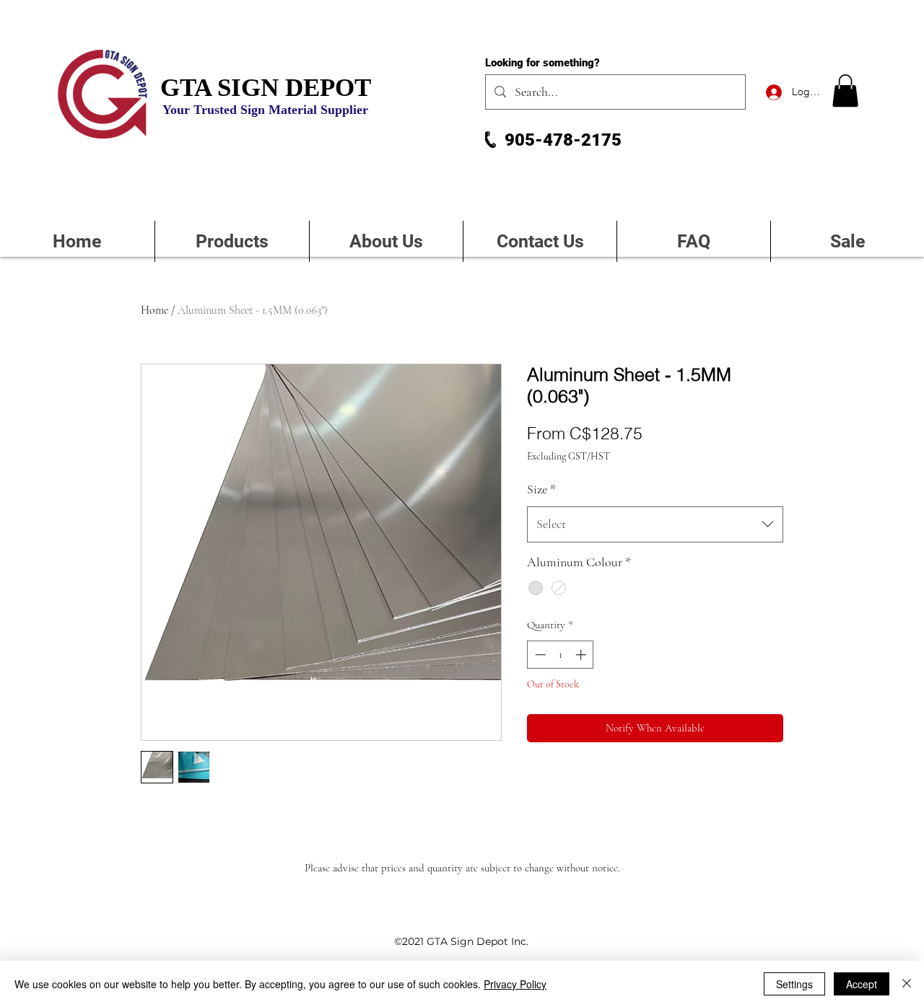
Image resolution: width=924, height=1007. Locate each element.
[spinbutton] (560, 654)
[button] (845, 90)
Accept (861, 984)
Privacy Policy (515, 984)
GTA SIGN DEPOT (265, 88)
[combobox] (655, 524)
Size (541, 489)
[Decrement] (539, 654)
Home (154, 310)
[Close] (906, 983)
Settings (794, 984)
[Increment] (582, 654)
